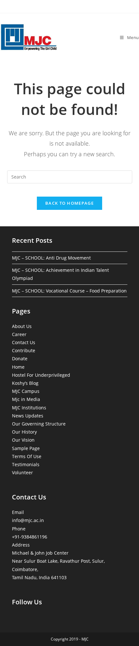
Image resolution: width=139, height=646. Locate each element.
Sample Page (26, 448)
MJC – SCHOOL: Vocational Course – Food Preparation (69, 291)
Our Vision (23, 440)
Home (18, 367)
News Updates (27, 416)
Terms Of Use (26, 456)
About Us (22, 326)
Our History (24, 432)
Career (19, 334)
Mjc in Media (26, 399)
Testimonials (25, 464)
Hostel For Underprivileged (41, 375)
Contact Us (23, 342)
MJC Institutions (29, 408)
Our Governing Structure (39, 424)
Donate (19, 358)
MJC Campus (25, 391)
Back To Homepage (69, 203)
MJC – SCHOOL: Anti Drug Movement (51, 258)
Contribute (23, 350)
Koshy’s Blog (25, 383)
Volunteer (22, 472)
